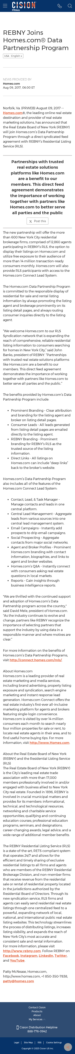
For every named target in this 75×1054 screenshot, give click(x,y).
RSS (39, 1042)
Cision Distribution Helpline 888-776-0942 (38, 1029)
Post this (40, 221)
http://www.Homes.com (49, 743)
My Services (36, 1019)
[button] (60, 6)
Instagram (28, 956)
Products (37, 1011)
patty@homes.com (18, 981)
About (37, 1015)
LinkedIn (46, 956)
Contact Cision (37, 1007)
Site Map (28, 1042)
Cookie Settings (54, 1042)
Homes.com (13, 113)
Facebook (11, 956)
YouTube (17, 960)
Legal (16, 1042)
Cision (43, 1048)
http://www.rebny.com (22, 951)
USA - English (12, 55)
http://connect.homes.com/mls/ (36, 660)
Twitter (61, 956)
